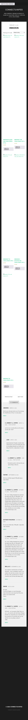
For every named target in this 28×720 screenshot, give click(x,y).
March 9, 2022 (13, 408)
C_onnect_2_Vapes (11, 423)
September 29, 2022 (13, 475)
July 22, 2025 (11, 586)
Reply (4, 415)
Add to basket (6, 149)
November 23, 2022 (16, 566)
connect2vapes (14, 9)
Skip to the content (7, 4)
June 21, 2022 (13, 439)
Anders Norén (16, 710)
